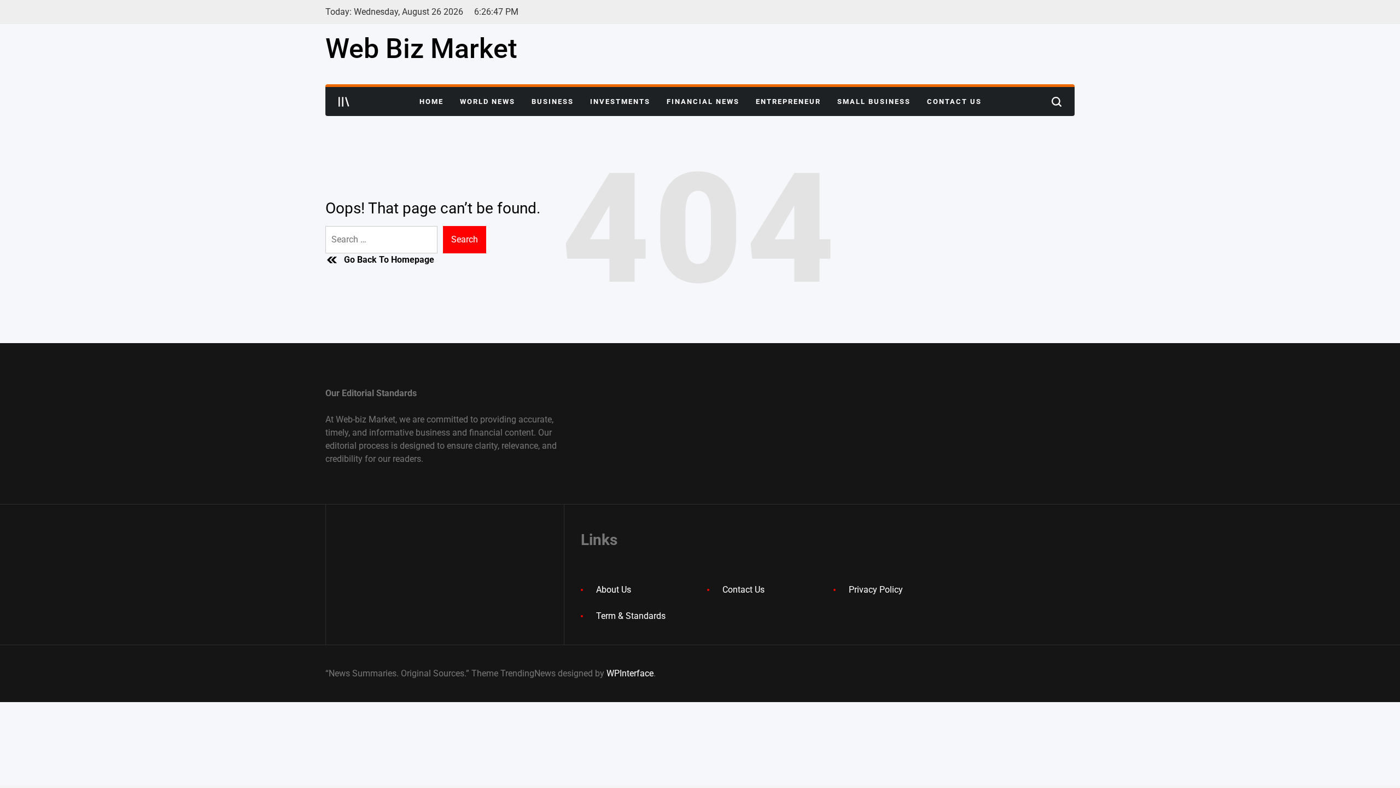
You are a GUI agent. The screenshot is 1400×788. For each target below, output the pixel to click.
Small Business (874, 101)
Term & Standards (631, 616)
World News (487, 101)
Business (553, 101)
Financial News (703, 101)
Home (431, 101)
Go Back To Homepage (389, 259)
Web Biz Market (421, 48)
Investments (620, 101)
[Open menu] (344, 101)
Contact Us (954, 101)
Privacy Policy (876, 589)
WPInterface (630, 673)
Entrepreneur (788, 101)
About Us (613, 589)
